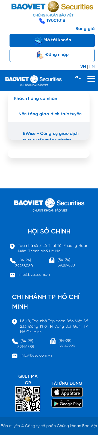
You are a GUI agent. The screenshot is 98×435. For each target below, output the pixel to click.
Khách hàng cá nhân (35, 98)
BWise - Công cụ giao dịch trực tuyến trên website (51, 137)
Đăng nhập (56, 54)
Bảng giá (85, 28)
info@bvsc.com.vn (34, 275)
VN (83, 66)
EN (92, 66)
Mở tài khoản (56, 40)
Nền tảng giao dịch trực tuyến (50, 114)
